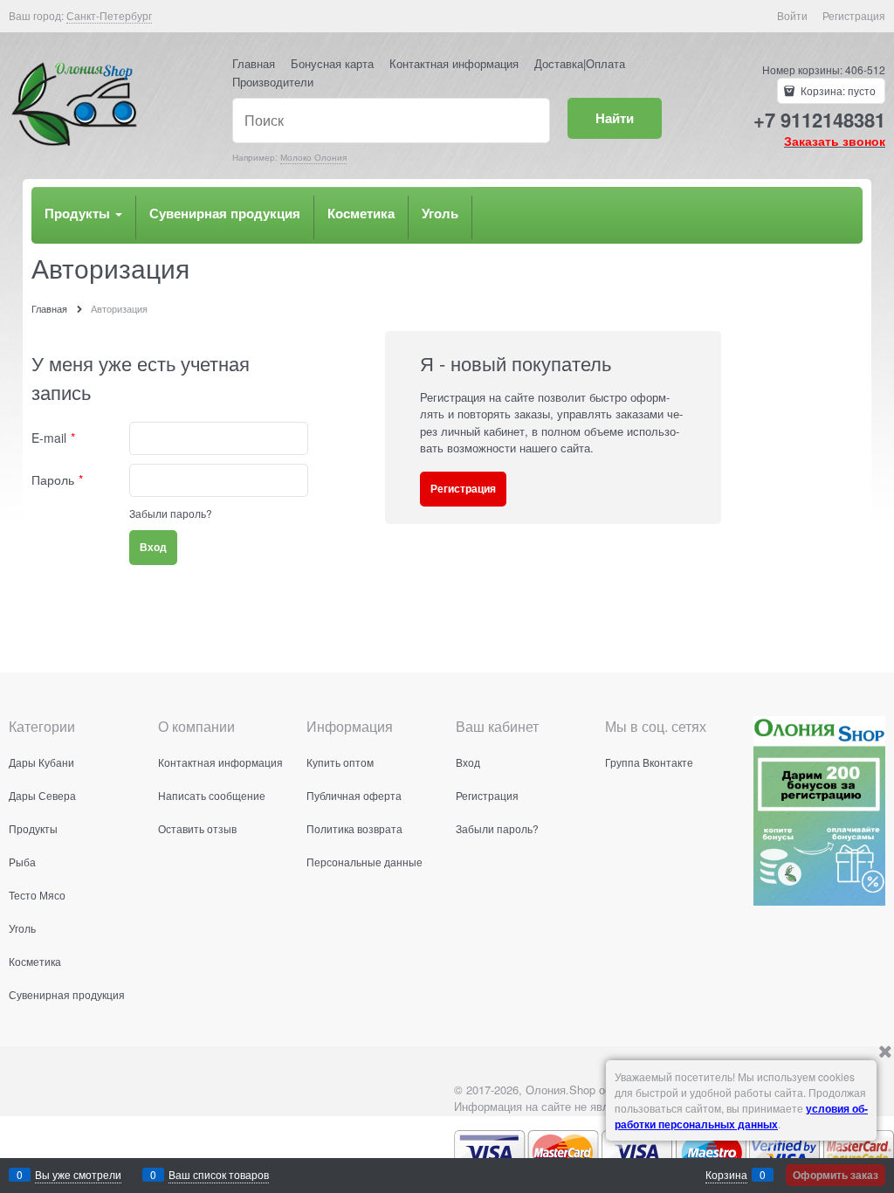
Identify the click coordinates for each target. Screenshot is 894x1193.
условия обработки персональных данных (741, 1116)
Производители (272, 81)
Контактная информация (454, 63)
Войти (792, 15)
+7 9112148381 (819, 120)
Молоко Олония (313, 157)
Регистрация (853, 15)
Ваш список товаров (218, 1174)
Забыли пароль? (170, 513)
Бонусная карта (332, 63)
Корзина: (837, 90)
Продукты (79, 213)
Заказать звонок (834, 140)
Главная (253, 63)
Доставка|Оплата (579, 63)
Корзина (726, 1174)
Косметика (361, 213)
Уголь (440, 213)
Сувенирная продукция (224, 213)
